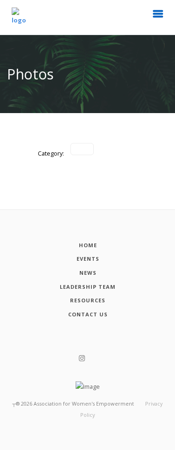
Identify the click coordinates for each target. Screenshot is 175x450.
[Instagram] (82, 358)
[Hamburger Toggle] (158, 16)
